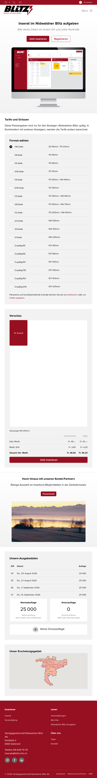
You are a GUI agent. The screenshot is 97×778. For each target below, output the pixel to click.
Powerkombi (48, 493)
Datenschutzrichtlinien (77, 773)
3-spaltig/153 (20, 278)
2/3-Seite (19, 220)
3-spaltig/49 (20, 245)
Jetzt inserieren (38, 39)
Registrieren (61, 39)
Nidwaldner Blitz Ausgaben (63, 724)
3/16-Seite (19, 171)
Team (53, 739)
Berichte (55, 720)
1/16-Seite (19, 146)
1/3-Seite (18, 196)
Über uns (56, 733)
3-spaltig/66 (20, 253)
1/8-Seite (18, 154)
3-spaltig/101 (20, 262)
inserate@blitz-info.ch (16, 753)
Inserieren (10, 709)
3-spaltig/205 (21, 286)
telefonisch (73, 294)
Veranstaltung (11, 720)
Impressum (60, 773)
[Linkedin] (21, 760)
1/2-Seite (18, 212)
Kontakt (54, 743)
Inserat (8, 715)
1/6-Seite (18, 163)
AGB (90, 773)
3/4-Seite (19, 229)
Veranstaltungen (58, 715)
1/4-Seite (18, 179)
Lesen (54, 709)
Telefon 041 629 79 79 (16, 749)
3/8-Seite (19, 204)
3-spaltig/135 (20, 270)
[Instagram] (7, 760)
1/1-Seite (18, 237)
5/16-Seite (19, 187)
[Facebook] (14, 760)
